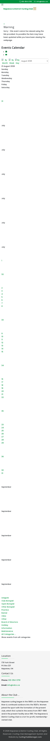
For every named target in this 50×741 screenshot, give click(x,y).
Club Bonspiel (7, 601)
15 (2, 352)
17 (2, 382)
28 (2, 440)
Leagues (5, 598)
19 (2, 388)
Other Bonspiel (8, 607)
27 (2, 437)
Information (6, 628)
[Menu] (34, 8)
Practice (5, 610)
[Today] (17, 61)
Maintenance (7, 631)
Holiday (4, 625)
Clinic (3, 616)
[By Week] (12, 61)
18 (2, 385)
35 (2, 411)
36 (2, 456)
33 (2, 320)
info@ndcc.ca (42, 1)
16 (2, 379)
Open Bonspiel (7, 604)
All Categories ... (8, 634)
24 (2, 427)
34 (2, 365)
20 (2, 391)
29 (2, 443)
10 (2, 336)
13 (2, 345)
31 (2, 101)
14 (2, 348)
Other (4, 619)
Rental (4, 613)
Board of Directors (9, 622)
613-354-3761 (27, 1)
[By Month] (5, 61)
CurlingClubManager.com (30, 737)
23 (2, 424)
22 (2, 397)
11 (2, 339)
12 (2, 342)
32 (2, 274)
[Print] (6, 52)
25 (2, 430)
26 (2, 434)
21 (2, 394)
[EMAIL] (6, 55)
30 (2, 470)
